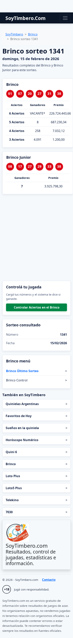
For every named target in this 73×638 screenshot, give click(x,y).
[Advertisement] (36, 237)
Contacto (48, 580)
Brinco (33, 34)
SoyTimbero (14, 34)
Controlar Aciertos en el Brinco (36, 307)
